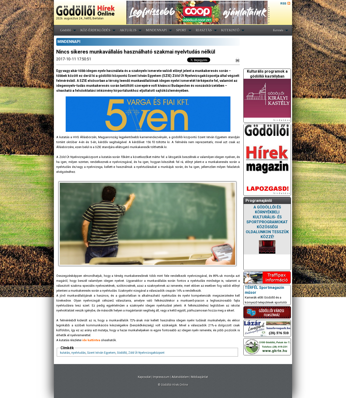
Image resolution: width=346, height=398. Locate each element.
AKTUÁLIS (128, 30)
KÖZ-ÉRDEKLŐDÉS (95, 30)
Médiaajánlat (199, 377)
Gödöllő (65, 30)
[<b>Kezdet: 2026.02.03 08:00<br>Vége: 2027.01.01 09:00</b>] (267, 247)
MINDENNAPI (156, 30)
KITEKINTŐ (230, 30)
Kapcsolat (144, 377)
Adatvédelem (180, 377)
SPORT (181, 30)
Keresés (278, 30)
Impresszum (161, 377)
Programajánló (258, 200)
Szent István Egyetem (101, 352)
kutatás (65, 352)
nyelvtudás (78, 352)
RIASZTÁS (204, 30)
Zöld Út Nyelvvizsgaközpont (146, 352)
